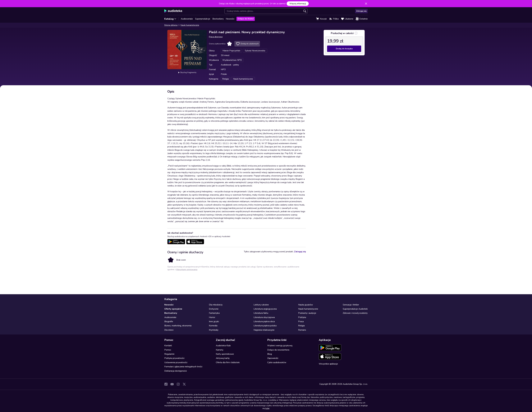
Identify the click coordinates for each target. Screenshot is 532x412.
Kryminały (213, 329)
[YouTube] (172, 384)
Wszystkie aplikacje (328, 363)
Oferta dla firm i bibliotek (228, 362)
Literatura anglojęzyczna (265, 308)
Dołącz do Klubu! (246, 18)
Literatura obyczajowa (264, 317)
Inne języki (214, 321)
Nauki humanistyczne (190, 25)
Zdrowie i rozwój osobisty (355, 313)
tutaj (267, 408)
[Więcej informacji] (356, 33)
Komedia (213, 325)
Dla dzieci (168, 329)
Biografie (168, 321)
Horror (212, 317)
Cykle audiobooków (276, 362)
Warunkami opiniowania (186, 269)
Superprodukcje (202, 18)
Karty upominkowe (225, 354)
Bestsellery (218, 18)
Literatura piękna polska (265, 325)
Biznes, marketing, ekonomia (177, 325)
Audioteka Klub (223, 345)
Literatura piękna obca (264, 321)
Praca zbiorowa (215, 36)
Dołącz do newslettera (278, 349)
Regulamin (169, 354)
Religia (301, 325)
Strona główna (170, 25)
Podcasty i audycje (307, 313)
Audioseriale (187, 18)
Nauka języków (305, 304)
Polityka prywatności (174, 358)
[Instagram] (178, 384)
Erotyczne (213, 308)
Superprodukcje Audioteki (355, 308)
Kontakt (168, 345)
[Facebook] (166, 384)
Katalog (169, 18)
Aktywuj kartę (223, 358)
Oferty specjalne (173, 308)
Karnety (219, 349)
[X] (184, 384)
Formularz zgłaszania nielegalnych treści (183, 366)
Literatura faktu (261, 313)
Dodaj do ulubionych (250, 43)
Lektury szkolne (261, 304)
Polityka (302, 317)
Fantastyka (214, 313)
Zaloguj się (361, 11)
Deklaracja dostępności (175, 370)
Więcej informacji (297, 3)
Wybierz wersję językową (279, 345)
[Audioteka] (173, 11)
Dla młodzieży (215, 304)
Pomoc (167, 349)
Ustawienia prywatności (175, 362)
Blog (269, 354)
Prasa (301, 321)
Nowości (230, 18)
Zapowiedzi (272, 358)
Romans (302, 329)
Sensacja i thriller (351, 304)
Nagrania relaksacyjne (264, 329)
